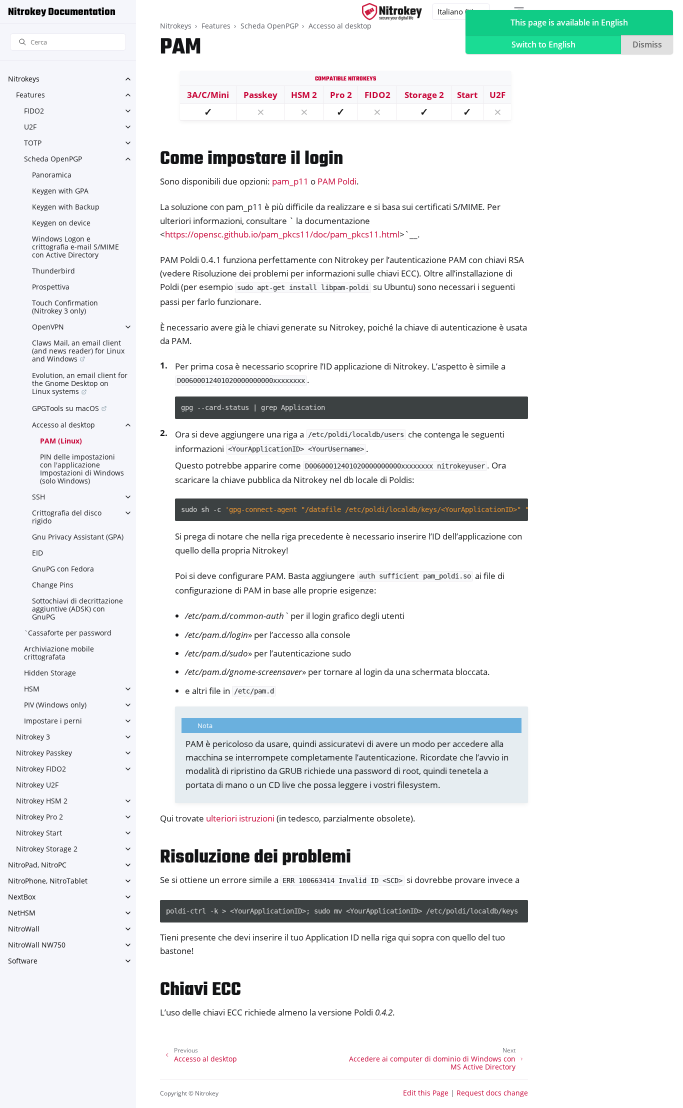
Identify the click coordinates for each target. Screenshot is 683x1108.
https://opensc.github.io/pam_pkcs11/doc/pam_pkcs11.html (282, 234)
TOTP (33, 143)
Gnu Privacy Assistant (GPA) (78, 537)
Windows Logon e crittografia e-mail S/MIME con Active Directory (75, 247)
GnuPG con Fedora (63, 569)
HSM (32, 689)
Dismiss (647, 44)
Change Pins (53, 585)
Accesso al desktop (63, 425)
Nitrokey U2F (37, 785)
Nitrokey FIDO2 (41, 769)
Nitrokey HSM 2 (42, 801)
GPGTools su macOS (65, 408)
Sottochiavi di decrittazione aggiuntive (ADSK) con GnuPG (77, 609)
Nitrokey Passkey (44, 753)
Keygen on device (61, 223)
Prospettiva (51, 287)
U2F (30, 127)
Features (30, 95)
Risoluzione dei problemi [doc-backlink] (255, 858)
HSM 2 (304, 94)
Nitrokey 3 (33, 737)
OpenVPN (48, 327)
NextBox (22, 897)
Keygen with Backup (66, 207)
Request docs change (492, 1093)
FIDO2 (34, 111)
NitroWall (24, 929)
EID (37, 553)
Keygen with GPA (60, 191)
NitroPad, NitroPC (37, 865)
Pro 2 (341, 94)
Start (467, 94)
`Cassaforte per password (68, 633)
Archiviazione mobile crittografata (59, 653)
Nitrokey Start (39, 833)
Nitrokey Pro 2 (39, 817)
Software (23, 961)
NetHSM (22, 913)
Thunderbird (53, 271)
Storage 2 (424, 94)
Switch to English (544, 44)
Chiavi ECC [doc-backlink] (200, 990)
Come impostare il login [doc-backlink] (251, 159)
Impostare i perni (53, 721)
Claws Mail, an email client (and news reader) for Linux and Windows (78, 351)
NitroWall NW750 (37, 945)
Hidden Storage (50, 673)
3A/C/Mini (208, 94)
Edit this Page (425, 1093)
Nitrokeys (24, 79)
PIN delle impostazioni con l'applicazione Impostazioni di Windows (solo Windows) (82, 469)
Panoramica (52, 175)
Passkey (261, 94)
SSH (38, 497)
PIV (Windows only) (55, 705)
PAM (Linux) (61, 441)
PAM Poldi (337, 181)
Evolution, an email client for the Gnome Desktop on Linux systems (80, 383)
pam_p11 (290, 181)
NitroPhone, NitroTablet (48, 881)
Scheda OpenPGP (53, 159)
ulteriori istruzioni (240, 818)
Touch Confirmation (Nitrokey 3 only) (65, 307)
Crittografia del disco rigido (67, 517)
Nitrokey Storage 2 (47, 849)
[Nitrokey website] (392, 11)
